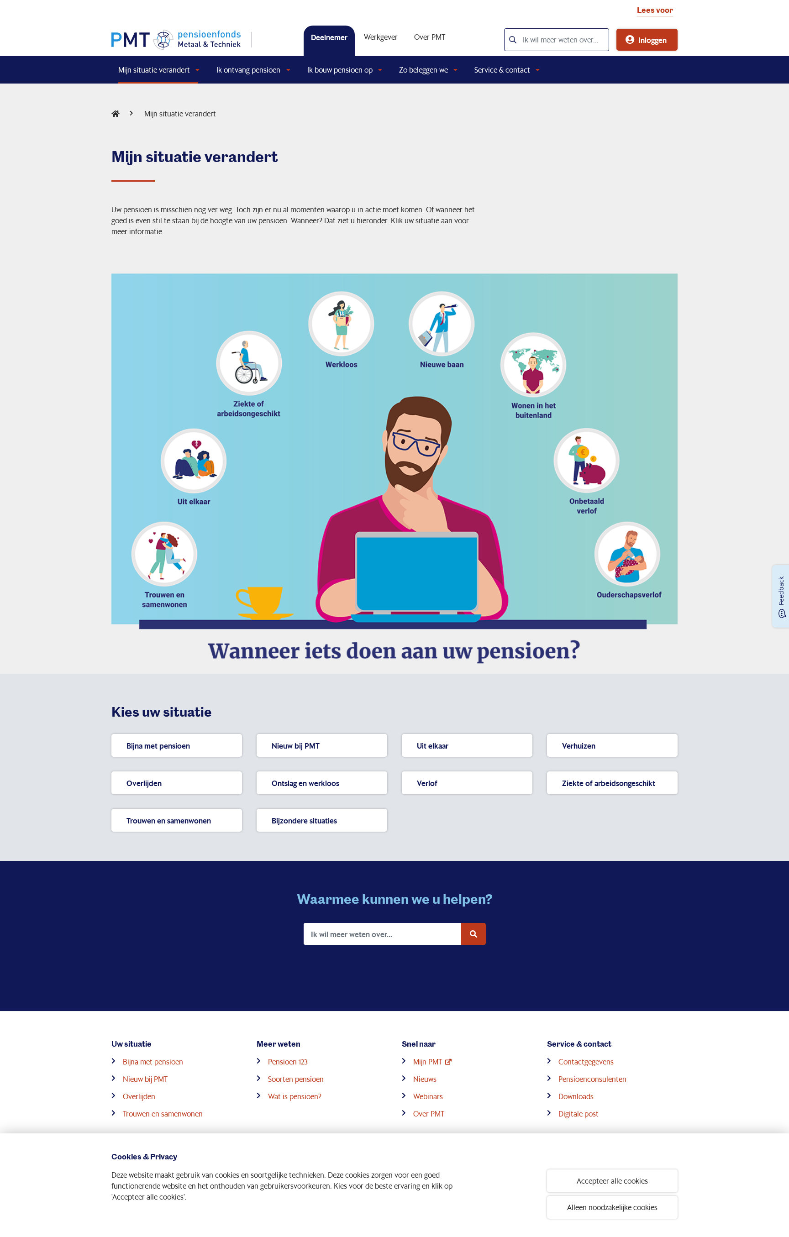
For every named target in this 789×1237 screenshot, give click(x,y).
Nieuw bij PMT (145, 1079)
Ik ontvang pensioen (248, 69)
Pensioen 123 (288, 1061)
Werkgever (381, 37)
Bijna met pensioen (153, 1061)
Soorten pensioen (296, 1079)
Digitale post (578, 1113)
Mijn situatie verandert (154, 69)
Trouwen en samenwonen (163, 1113)
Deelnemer (329, 37)
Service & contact (502, 69)
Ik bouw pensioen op (340, 69)
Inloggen (652, 40)
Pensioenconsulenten (592, 1079)
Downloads (576, 1096)
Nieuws (425, 1079)
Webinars (428, 1096)
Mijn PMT (427, 1061)
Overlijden (139, 1096)
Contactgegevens (586, 1061)
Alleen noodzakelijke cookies (612, 1207)
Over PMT (429, 37)
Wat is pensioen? (294, 1096)
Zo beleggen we (423, 69)
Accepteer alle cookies (612, 1180)
